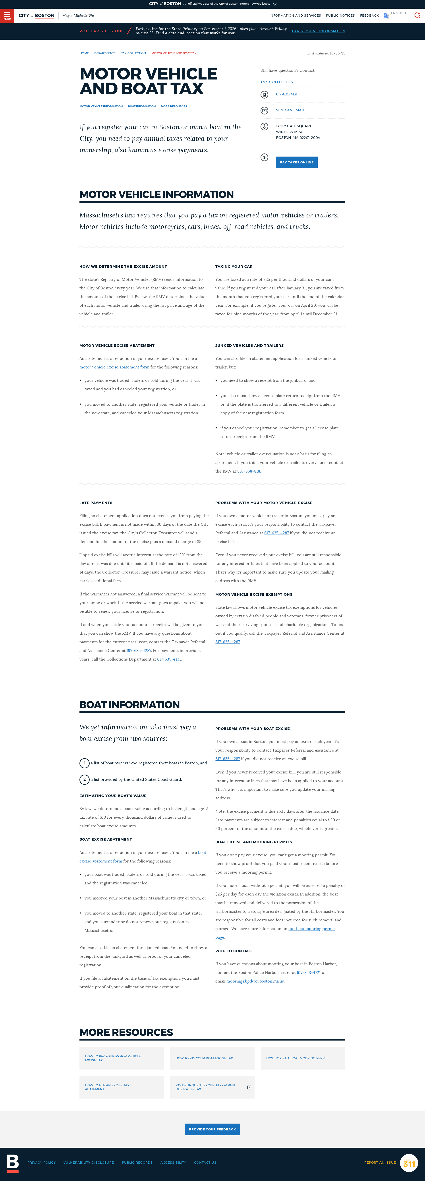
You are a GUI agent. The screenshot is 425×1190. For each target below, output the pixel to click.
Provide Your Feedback (212, 1129)
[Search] (415, 16)
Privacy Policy (41, 1162)
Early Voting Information (318, 31)
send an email (290, 110)
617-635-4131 (286, 94)
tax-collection (133, 53)
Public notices (340, 15)
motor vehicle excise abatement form (114, 367)
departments (105, 53)
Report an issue (380, 1162)
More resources (174, 106)
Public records (137, 1162)
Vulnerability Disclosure (89, 1162)
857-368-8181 (249, 471)
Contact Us (205, 1162)
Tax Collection (277, 82)
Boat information (142, 106)
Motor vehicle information (101, 106)
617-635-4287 (139, 651)
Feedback (369, 15)
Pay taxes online (297, 162)
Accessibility (173, 1162)
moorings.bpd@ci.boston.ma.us (255, 981)
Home (84, 53)
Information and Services (295, 15)
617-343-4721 (309, 973)
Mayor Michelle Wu (78, 15)
